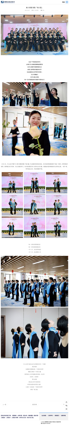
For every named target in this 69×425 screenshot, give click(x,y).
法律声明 (50, 415)
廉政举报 (63, 415)
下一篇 (64, 404)
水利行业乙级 (22, 417)
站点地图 (44, 415)
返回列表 (34, 404)
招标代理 (36, 415)
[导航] (67, 2)
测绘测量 (30, 415)
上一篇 (4, 404)
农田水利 (25, 415)
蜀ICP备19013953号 (45, 423)
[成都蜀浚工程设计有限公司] (15, 2)
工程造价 (3, 417)
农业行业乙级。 (30, 417)
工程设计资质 (15, 417)
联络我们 (57, 415)
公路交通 (20, 415)
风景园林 (14, 415)
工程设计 (8, 417)
